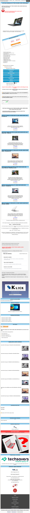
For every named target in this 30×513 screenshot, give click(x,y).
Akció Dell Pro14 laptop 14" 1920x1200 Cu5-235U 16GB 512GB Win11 (10, 370)
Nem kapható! (15, 44)
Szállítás (11, 76)
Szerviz (10, 274)
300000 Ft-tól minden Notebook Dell (7, 321)
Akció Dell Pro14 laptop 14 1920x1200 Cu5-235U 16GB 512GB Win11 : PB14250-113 (15, 151)
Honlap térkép (15, 499)
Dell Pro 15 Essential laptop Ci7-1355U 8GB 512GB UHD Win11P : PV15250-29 (14, 185)
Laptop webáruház (6, 0)
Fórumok (3, 275)
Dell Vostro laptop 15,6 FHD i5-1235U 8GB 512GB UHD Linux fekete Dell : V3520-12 (15, 133)
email (15, 495)
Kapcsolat (18, 274)
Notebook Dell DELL (17, 0)
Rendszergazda (14, 274)
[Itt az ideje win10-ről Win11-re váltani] (15, 310)
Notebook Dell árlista (15, 315)
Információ (11, 81)
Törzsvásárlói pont (15, 46)
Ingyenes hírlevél (15, 497)
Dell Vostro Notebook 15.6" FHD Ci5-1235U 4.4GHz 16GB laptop (12, 228)
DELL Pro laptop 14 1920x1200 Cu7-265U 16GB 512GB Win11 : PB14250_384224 (15, 204)
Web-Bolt (10, 0)
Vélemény (11, 71)
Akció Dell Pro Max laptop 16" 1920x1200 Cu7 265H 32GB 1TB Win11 (10, 353)
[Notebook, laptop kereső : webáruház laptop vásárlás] (15, 428)
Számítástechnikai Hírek (5, 274)
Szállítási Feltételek (15, 508)
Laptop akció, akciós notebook (15, 341)
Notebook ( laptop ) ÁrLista (11, 68)
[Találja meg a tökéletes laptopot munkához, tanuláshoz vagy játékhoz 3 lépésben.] (15, 452)
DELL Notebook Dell (4, 333)
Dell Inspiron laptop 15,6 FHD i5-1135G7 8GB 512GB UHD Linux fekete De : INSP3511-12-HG (14, 167)
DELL (13, 0)
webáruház (6, 243)
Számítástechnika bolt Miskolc (10, 272)
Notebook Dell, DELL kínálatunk (9, 65)
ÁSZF (15, 504)
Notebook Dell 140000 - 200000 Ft (6, 317)
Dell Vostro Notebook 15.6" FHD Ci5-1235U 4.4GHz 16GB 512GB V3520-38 (14, 97)
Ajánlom (11, 79)
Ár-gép (11, 74)
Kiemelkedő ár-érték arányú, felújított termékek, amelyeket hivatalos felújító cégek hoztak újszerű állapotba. (15, 464)
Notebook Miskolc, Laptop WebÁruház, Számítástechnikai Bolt (15, 476)
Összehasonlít (11, 78)
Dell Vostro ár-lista (11, 73)
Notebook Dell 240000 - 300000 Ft (6, 320)
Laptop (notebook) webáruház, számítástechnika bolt (17, 220)
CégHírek (24, 274)
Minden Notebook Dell (5, 337)
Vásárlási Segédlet (15, 506)
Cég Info (21, 274)
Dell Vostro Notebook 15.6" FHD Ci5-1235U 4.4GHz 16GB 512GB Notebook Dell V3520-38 (15, 93)
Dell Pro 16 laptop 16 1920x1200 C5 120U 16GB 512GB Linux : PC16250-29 (15, 116)
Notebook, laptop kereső (15, 429)
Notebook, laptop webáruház (15, 466)
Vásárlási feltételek (15, 502)
